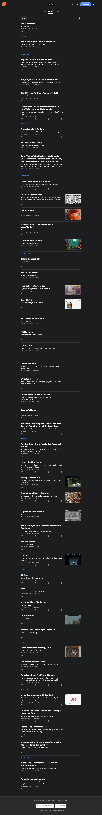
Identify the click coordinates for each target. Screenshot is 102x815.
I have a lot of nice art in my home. (33, 650)
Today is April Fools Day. (29, 633)
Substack (41, 811)
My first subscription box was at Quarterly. (35, 289)
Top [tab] (29, 18)
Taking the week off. (30, 259)
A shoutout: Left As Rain (32, 129)
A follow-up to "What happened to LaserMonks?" (37, 225)
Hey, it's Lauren (33, 29)
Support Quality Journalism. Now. (36, 59)
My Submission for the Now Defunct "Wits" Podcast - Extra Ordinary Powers (41, 743)
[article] (51, 27)
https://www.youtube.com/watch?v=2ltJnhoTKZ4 (37, 716)
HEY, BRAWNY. (28, 616)
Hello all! (24, 213)
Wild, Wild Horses (29, 379)
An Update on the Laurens (33, 779)
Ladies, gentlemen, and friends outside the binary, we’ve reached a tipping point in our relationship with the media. (41, 63)
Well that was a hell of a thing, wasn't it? (34, 145)
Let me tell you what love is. (34, 727)
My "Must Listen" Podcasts (33, 602)
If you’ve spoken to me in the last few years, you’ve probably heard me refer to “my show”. (41, 450)
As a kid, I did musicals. (29, 275)
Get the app (61, 806)
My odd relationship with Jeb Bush (37, 695)
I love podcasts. (26, 605)
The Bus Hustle (28, 542)
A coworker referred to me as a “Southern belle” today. (39, 664)
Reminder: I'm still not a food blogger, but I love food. (39, 496)
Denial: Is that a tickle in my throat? (33, 44)
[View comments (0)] (35, 31)
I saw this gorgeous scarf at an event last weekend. (38, 348)
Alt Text (24, 575)
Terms (53, 801)
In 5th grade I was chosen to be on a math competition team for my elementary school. (41, 466)
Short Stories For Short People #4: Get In (40, 93)
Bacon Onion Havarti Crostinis (35, 493)
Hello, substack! (28, 24)
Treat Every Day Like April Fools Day (38, 630)
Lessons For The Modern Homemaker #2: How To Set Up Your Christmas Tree (40, 107)
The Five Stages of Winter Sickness (38, 41)
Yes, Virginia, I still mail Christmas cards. (40, 79)
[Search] (73, 4)
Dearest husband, (27, 321)
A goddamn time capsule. (33, 511)
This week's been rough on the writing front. (36, 531)
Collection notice (62, 801)
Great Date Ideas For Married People (38, 675)
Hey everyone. (26, 262)
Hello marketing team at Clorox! (32, 303)
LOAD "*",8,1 (26, 345)
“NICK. (23, 514)
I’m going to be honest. (29, 413)
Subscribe (85, 4)
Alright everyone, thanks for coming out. (35, 748)
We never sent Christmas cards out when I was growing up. (41, 82)
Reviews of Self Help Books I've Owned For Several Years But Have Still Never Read (41, 424)
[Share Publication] (77, 4)
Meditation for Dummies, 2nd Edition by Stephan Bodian (40, 429)
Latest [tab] (24, 18)
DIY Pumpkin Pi (28, 210)
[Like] (22, 31)
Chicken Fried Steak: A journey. (36, 394)
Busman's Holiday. (29, 410)
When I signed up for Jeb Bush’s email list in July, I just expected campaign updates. (39, 699)
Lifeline (24, 555)
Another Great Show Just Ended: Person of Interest (41, 445)
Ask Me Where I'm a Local (33, 661)
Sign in (95, 4)
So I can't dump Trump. (31, 142)
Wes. (23, 589)
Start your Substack (46, 806)
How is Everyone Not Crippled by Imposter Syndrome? (41, 526)
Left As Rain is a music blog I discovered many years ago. (40, 132)
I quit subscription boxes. (33, 286)
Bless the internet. (27, 230)
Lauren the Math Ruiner (32, 462)
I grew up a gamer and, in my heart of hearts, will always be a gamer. (41, 559)
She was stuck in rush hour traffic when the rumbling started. (42, 96)
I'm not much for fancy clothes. (31, 335)
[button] (44, 11)
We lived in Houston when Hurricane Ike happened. (38, 768)
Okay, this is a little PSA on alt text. (32, 578)
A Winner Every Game (31, 240)
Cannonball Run (28, 363)
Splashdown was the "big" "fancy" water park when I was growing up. (40, 367)
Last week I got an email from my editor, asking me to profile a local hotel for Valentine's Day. (42, 731)
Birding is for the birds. (31, 478)
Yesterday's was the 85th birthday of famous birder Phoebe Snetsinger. (41, 481)
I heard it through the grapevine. (36, 181)
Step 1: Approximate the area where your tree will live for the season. (42, 113)
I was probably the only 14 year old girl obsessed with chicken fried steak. (39, 398)
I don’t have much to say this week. (33, 591)
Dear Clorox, (26, 300)
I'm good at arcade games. (30, 243)
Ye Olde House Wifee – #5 (33, 318)
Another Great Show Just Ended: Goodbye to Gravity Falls (41, 711)
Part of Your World (29, 272)
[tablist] (26, 18)
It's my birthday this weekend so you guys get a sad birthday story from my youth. (41, 383)
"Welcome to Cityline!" (31, 195)
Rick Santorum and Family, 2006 (36, 648)
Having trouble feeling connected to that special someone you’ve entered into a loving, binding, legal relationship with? (42, 679)
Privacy (47, 801)
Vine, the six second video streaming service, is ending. (39, 184)
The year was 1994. (27, 544)
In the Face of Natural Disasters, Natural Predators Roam (39, 764)
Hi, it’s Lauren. (25, 26)
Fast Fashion (27, 332)
